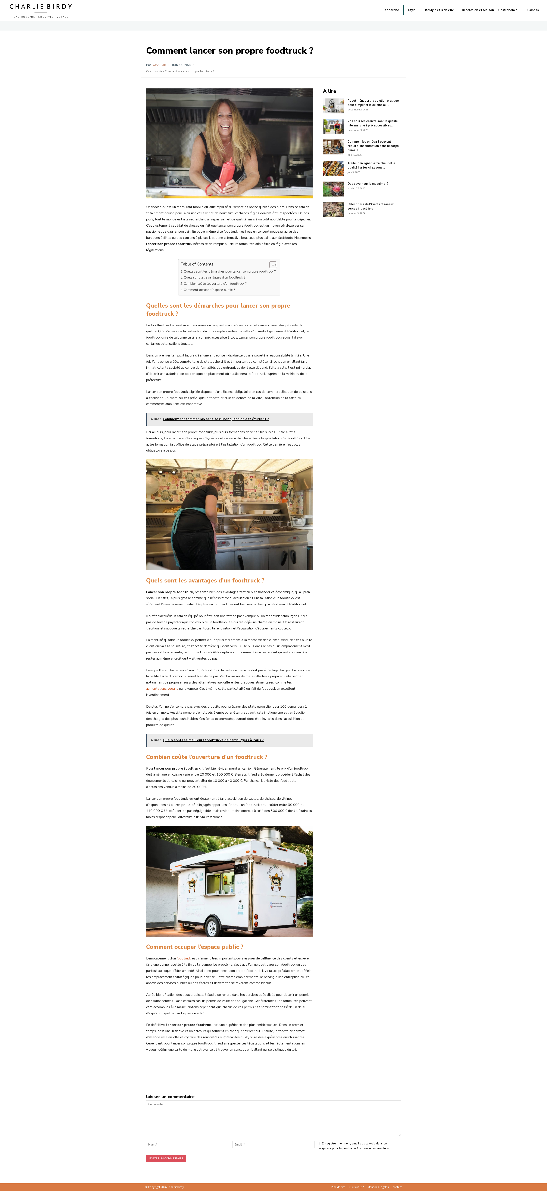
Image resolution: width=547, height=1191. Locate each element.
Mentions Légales (378, 1187)
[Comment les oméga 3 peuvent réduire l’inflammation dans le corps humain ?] (333, 146)
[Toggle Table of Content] (271, 264)
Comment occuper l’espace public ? (209, 290)
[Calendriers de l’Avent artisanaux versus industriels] (333, 209)
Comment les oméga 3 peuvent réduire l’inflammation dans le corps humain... (373, 146)
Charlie (159, 64)
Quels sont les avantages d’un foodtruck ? (215, 277)
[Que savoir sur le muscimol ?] (333, 189)
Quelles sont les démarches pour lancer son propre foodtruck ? (230, 271)
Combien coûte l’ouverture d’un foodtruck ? (215, 284)
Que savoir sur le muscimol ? (368, 183)
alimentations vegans (162, 688)
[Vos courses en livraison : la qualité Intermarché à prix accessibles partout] (333, 126)
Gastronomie (154, 71)
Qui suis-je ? (356, 1187)
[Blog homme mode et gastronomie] (41, 10)
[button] (390, 10)
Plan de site (338, 1187)
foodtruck (184, 958)
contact (397, 1187)
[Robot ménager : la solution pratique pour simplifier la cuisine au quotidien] (333, 105)
